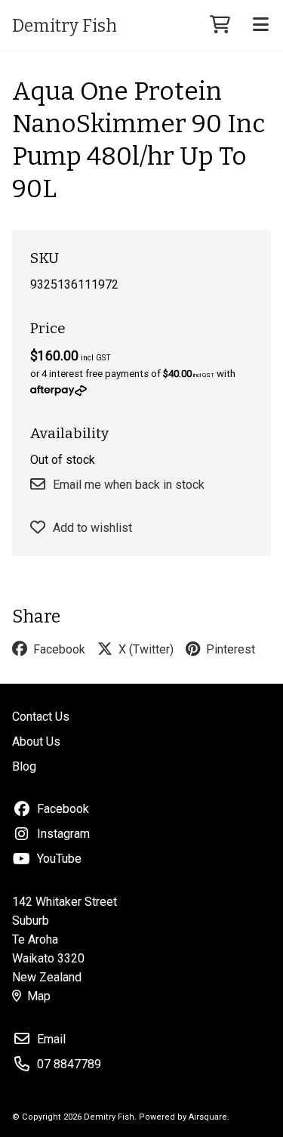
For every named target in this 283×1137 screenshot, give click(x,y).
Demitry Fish (64, 25)
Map (39, 996)
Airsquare (208, 1117)
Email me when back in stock (129, 484)
